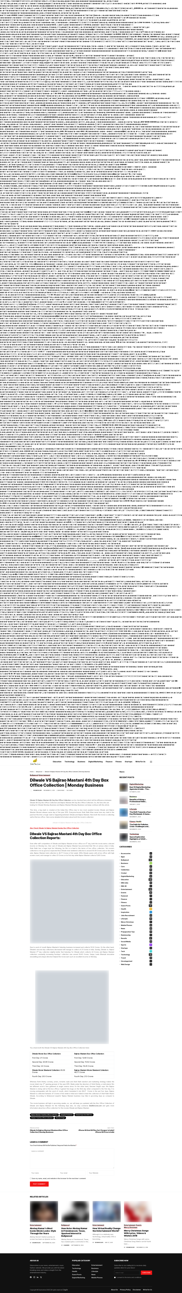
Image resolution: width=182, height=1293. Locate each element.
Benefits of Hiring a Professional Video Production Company (138, 801)
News (136, 928)
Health (136, 909)
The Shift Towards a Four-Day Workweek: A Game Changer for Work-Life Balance (140, 815)
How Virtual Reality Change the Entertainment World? (107, 1229)
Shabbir (66, 1245)
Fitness (136, 902)
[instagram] (34, 1277)
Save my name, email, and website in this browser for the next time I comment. (59, 1178)
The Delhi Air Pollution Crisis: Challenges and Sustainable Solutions (139, 826)
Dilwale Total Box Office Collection (42, 1118)
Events (136, 893)
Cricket (136, 873)
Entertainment (136, 889)
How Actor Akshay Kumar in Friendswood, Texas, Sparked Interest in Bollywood (74, 1232)
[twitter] (41, 1277)
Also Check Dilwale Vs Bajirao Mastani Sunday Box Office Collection (54, 828)
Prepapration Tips (136, 932)
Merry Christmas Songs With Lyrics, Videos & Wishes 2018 (136, 1233)
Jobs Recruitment (136, 915)
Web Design (136, 964)
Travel (136, 958)
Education (136, 879)
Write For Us (147, 1290)
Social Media (136, 941)
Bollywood (39, 771)
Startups (136, 948)
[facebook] (31, 1277)
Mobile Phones (136, 925)
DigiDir (66, 1290)
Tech (136, 951)
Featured (136, 896)
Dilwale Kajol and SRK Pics (84, 1115)
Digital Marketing (136, 876)
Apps (136, 857)
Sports (136, 945)
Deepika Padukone (66, 1115)
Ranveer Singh (60, 1118)
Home (31, 771)
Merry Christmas (136, 922)
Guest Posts (136, 906)
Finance (136, 899)
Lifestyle (136, 919)
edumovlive (37, 790)
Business (136, 863)
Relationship (136, 935)
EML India (136, 883)
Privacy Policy (125, 1290)
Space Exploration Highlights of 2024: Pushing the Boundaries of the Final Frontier (141, 840)
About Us (114, 1290)
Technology (136, 955)
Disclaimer (137, 1290)
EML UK (136, 886)
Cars (136, 866)
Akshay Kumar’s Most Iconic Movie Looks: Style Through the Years (43, 1231)
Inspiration (136, 912)
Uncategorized (136, 961)
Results (136, 938)
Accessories (136, 853)
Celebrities (136, 870)
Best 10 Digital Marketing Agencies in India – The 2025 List (140, 789)
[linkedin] (37, 1277)
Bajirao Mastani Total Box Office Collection (44, 1115)
